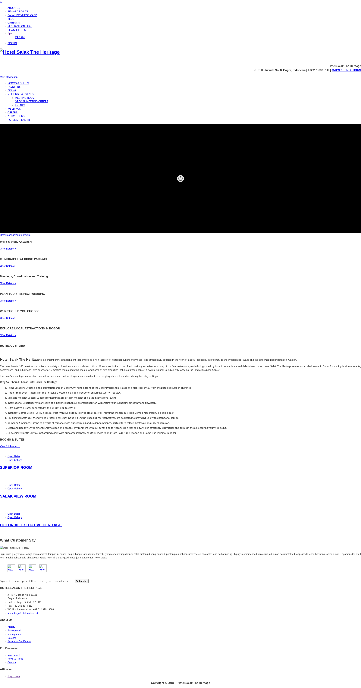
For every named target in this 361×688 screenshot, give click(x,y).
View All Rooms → (10, 446)
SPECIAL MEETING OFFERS (31, 101)
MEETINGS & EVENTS (21, 94)
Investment (14, 655)
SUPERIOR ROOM (16, 467)
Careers (12, 637)
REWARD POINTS (18, 11)
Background (14, 630)
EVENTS (20, 105)
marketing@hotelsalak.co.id (23, 613)
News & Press (15, 658)
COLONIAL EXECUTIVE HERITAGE (31, 525)
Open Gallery (15, 460)
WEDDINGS (14, 108)
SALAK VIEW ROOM (18, 496)
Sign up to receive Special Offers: (19, 581)
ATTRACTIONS (16, 116)
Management (15, 634)
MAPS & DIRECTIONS (346, 70)
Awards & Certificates (19, 641)
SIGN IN (12, 43)
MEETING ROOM (25, 97)
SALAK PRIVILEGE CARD (22, 15)
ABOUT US (14, 8)
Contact (12, 662)
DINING (12, 90)
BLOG (11, 18)
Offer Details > (8, 248)
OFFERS (12, 112)
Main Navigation (8, 77)
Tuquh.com (14, 676)
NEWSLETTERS (17, 30)
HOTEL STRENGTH (19, 119)
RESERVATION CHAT (20, 26)
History (11, 626)
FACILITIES (14, 86)
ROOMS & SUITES (18, 83)
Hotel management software (15, 235)
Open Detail (14, 456)
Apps (10, 33)
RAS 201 (20, 37)
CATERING (14, 22)
